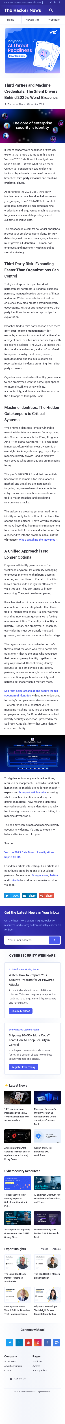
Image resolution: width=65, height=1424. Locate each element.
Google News (40, 875)
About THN (10, 1361)
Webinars (54, 19)
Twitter (54, 875)
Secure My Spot (21, 1011)
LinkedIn (14, 880)
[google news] (56, 1342)
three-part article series (32, 792)
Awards (36, 1366)
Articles (57, 1249)
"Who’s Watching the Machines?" (37, 539)
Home (10, 19)
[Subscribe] (54, 940)
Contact (8, 1370)
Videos (44, 1249)
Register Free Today (23, 1067)
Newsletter (32, 19)
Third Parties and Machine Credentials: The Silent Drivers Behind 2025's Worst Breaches (31, 91)
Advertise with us (13, 1366)
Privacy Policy (39, 1370)
